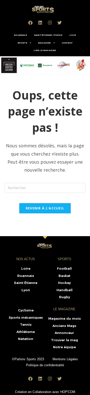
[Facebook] (30, 22)
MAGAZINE (44, 43)
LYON (73, 35)
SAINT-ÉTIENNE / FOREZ (48, 35)
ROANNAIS (20, 35)
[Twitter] (60, 22)
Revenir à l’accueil (45, 208)
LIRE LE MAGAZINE (45, 50)
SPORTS (22, 43)
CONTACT (67, 43)
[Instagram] (50, 22)
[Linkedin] (40, 22)
